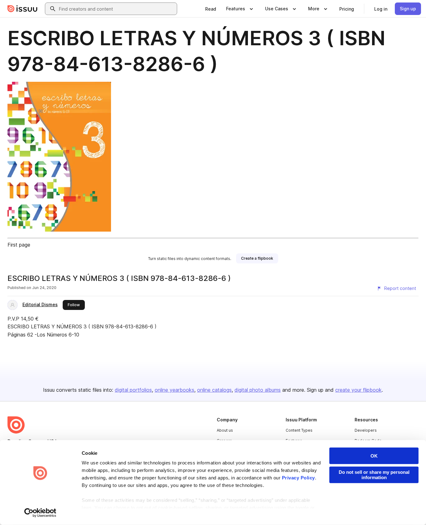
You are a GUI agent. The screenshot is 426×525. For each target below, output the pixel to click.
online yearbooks (174, 390)
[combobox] (116, 9)
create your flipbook (358, 390)
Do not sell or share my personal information (374, 474)
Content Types (299, 430)
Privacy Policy (298, 477)
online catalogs (214, 390)
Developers (366, 430)
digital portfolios (133, 390)
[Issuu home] (22, 8)
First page (18, 245)
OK (374, 456)
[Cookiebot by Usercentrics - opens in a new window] (40, 513)
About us (225, 430)
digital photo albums (258, 390)
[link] (210, 8)
